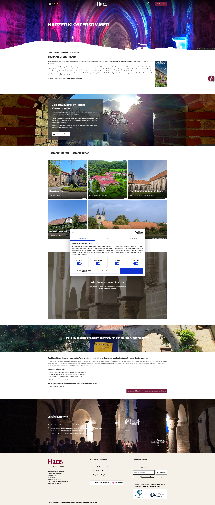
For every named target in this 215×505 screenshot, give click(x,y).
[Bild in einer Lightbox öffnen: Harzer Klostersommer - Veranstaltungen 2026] (161, 74)
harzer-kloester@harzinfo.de (60, 481)
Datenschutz (78, 502)
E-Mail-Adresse (140, 468)
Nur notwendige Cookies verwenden (83, 270)
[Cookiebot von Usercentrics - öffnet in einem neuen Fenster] (136, 232)
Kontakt (50, 502)
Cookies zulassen (131, 271)
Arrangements (77, 433)
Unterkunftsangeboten (66, 428)
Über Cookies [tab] (133, 238)
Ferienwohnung (98, 428)
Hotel (87, 428)
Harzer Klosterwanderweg (100, 466)
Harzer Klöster (64, 52)
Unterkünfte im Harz (98, 470)
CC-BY (125, 198)
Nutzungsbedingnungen (67, 502)
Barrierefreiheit (87, 502)
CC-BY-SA (84, 198)
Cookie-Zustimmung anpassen (107, 288)
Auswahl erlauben (107, 271)
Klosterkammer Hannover (158, 484)
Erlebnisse (56, 52)
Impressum (56, 502)
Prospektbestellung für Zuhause (101, 475)
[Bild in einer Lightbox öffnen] (150, 494)
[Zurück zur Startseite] (102, 4)
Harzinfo (50, 52)
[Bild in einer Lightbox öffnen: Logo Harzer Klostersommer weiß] (128, 425)
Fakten (95, 502)
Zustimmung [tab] (82, 238)
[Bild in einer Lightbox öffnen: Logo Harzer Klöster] (56, 463)
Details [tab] (107, 238)
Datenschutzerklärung (147, 477)
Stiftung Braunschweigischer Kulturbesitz (148, 486)
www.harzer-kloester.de (54, 483)
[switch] (98, 263)
